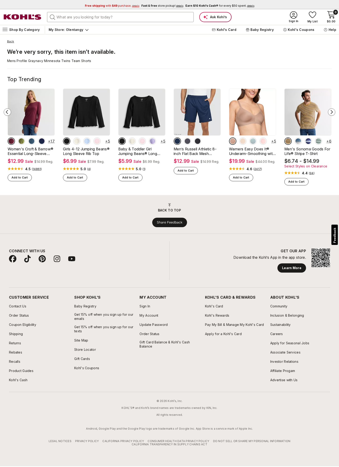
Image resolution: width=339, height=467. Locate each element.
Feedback (334, 235)
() (37, 169)
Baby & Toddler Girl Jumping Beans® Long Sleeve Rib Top (137, 151)
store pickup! (162, 5)
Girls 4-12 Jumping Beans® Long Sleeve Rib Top (86, 151)
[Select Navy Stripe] (308, 141)
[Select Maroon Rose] (11, 141)
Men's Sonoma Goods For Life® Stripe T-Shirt (307, 151)
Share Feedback (169, 222)
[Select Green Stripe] (318, 141)
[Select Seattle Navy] (41, 141)
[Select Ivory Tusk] (76, 141)
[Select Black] (197, 141)
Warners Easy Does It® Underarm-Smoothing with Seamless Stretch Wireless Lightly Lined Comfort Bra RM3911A (252, 151)
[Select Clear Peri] (87, 141)
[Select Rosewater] (263, 141)
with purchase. (112, 5)
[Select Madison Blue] (31, 141)
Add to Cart (20, 177)
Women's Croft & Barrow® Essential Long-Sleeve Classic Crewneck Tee (30, 151)
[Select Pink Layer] (97, 141)
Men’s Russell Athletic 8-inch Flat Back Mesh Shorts (195, 151)
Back (10, 41)
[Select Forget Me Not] (253, 141)
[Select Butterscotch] (243, 141)
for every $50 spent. (219, 5)
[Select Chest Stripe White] (298, 141)
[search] (52, 17)
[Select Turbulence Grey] (187, 141)
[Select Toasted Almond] (232, 141)
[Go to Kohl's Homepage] (23, 17)
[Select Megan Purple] (152, 141)
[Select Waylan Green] (21, 141)
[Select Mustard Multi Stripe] (288, 141)
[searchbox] (120, 17)
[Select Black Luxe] (66, 141)
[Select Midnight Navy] (177, 141)
